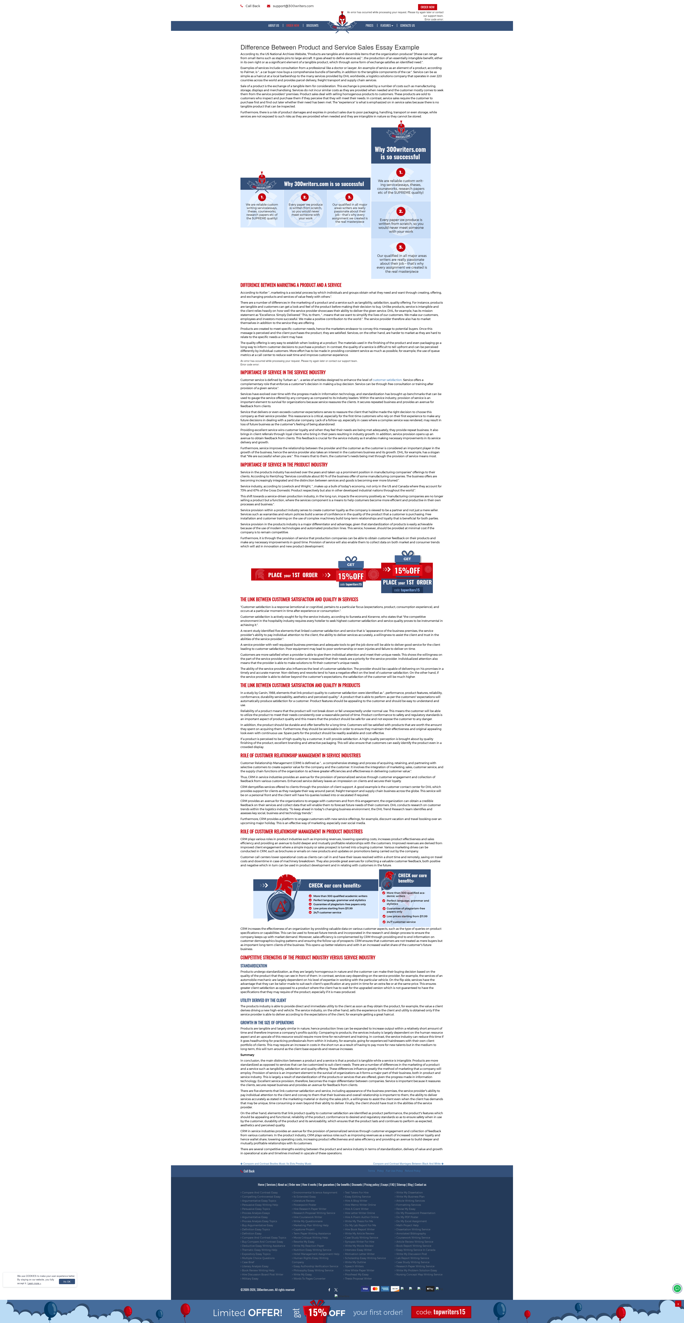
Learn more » (34, 1283)
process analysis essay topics (259, 1221)
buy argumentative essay (257, 1225)
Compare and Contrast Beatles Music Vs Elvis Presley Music (277, 1163)
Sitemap (401, 1184)
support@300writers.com (293, 6)
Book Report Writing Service (413, 1245)
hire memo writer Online (360, 1204)
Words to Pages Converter (309, 1278)
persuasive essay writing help (259, 1204)
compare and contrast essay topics (263, 1237)
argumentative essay (254, 1217)
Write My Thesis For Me (358, 1221)
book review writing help (257, 1270)
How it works (309, 1184)
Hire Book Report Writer (359, 1229)
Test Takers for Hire (356, 1192)
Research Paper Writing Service (415, 1266)
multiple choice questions (257, 1258)
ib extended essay (304, 1196)
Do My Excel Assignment (411, 1221)
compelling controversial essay (260, 1196)
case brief (247, 1262)
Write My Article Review (359, 1233)
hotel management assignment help (316, 1254)
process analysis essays (255, 1213)
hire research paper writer (309, 1209)
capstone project (304, 1229)
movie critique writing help (310, 1237)
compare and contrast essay (259, 1192)
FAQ (392, 1184)
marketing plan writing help (310, 1225)
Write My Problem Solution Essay (416, 1270)
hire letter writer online (359, 1213)
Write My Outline (355, 1262)
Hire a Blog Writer (355, 1200)
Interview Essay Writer (358, 1250)
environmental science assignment (315, 1192)
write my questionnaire (308, 1221)
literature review (304, 1200)
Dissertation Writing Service (413, 1229)
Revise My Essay (405, 1209)
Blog (410, 1184)
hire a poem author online (361, 1217)
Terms (371, 1170)
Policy (380, 1170)
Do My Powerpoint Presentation (415, 1213)
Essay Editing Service (357, 1196)
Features (386, 25)
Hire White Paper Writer (359, 1270)
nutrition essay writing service (312, 1250)
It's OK (67, 1281)
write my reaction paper (308, 1245)
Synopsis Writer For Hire (359, 1241)
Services (271, 1184)
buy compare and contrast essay (262, 1241)
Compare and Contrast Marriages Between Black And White (407, 1163)
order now (292, 25)
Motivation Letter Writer (359, 1254)
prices (369, 25)
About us (273, 25)
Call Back (252, 6)
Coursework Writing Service (413, 1237)
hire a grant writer (356, 1209)
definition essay (251, 1233)
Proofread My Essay (356, 1274)
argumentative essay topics (258, 1200)
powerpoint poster (304, 1204)
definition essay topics (255, 1229)
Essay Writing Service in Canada (415, 1250)
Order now (294, 1184)
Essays (384, 1184)
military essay (249, 1278)
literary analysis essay (254, 1266)
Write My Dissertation (409, 1192)
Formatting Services (408, 1204)
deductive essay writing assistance (263, 1245)
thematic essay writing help (259, 1250)
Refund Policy (412, 1170)
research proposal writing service (314, 1213)
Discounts (312, 25)
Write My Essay (302, 1274)
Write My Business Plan (410, 1196)
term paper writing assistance (312, 1233)
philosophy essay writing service (313, 1270)
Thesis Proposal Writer (358, 1278)
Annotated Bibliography (411, 1233)
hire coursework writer (307, 1217)
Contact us (420, 1184)
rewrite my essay (303, 1241)
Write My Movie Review (359, 1245)
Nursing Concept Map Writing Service (419, 1274)
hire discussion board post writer (262, 1274)
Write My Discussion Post (411, 1254)
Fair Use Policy (394, 1170)
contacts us (407, 25)
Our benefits (343, 1184)
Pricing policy (371, 1184)
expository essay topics (255, 1254)
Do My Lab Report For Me (360, 1225)
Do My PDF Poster (407, 1217)
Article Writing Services (410, 1200)
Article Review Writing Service (414, 1241)
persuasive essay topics (255, 1209)
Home (261, 1184)
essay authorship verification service (315, 1266)
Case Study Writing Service (361, 1237)
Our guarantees (326, 1184)
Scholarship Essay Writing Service (365, 1258)
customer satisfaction (387, 380)
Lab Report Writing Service (412, 1258)
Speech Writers (354, 1266)
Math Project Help (407, 1225)
